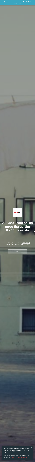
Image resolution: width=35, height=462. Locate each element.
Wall (34, 231)
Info (17, 251)
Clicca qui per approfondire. (19, 457)
